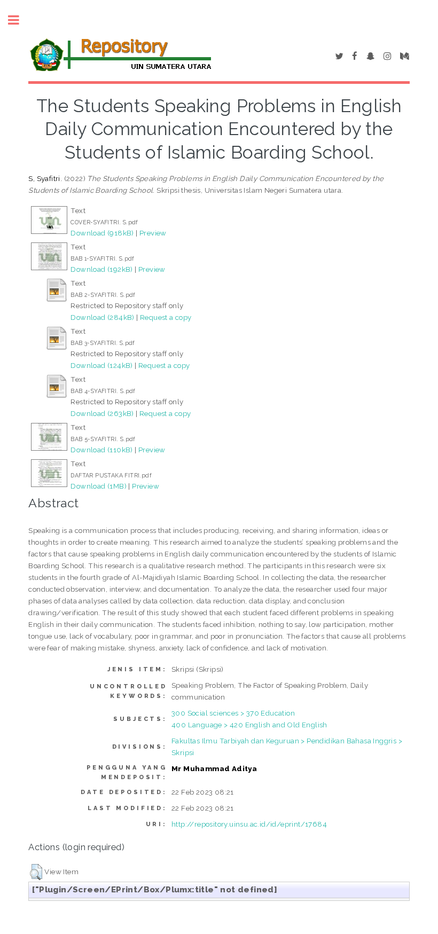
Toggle (19, 20)
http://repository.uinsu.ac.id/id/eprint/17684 (249, 824)
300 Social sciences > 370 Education (233, 713)
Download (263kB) (102, 413)
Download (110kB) (101, 449)
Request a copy (166, 317)
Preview (153, 233)
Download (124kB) (101, 365)
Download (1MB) (99, 486)
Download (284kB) (102, 317)
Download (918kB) (102, 233)
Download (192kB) (101, 269)
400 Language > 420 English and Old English (249, 724)
